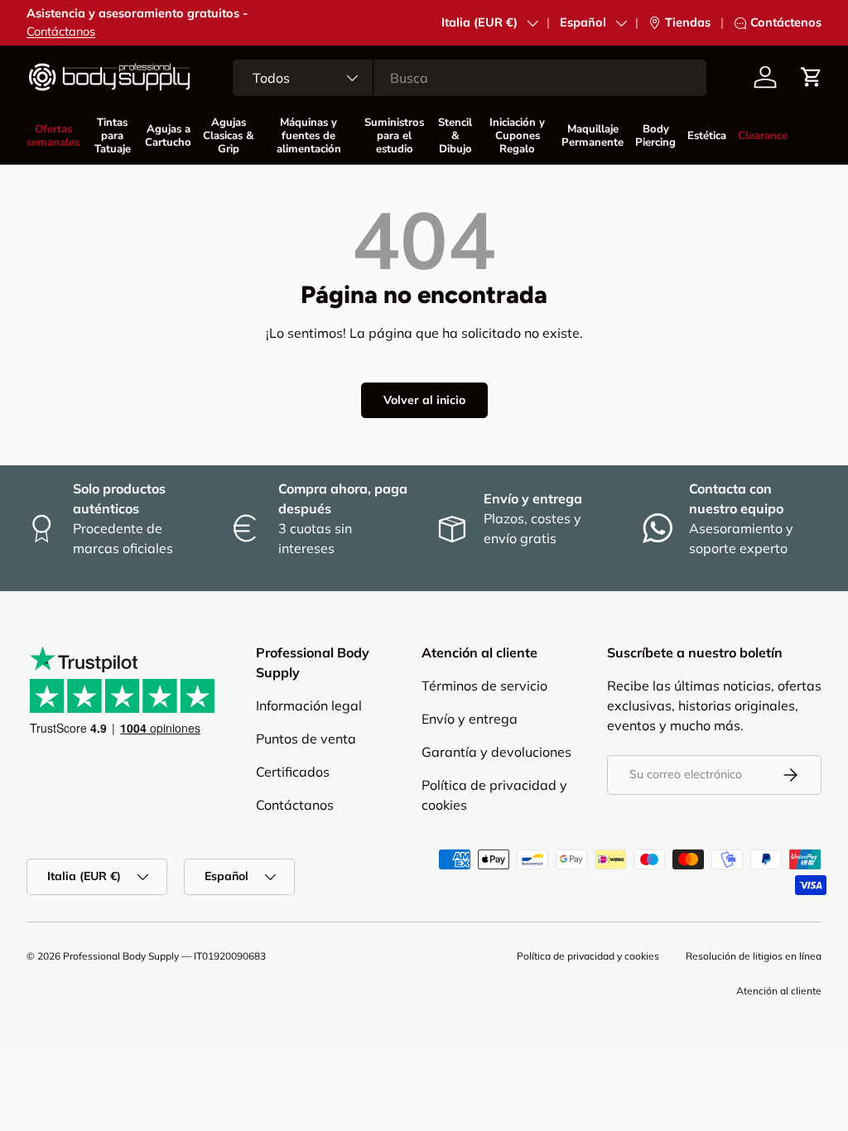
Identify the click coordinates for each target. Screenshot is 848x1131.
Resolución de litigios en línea (754, 956)
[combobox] (469, 78)
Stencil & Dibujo (455, 135)
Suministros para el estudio (394, 135)
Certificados (293, 771)
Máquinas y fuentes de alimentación (309, 135)
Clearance (763, 135)
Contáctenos (786, 22)
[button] (811, 77)
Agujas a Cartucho (168, 136)
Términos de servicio (484, 685)
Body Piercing (655, 136)
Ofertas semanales (53, 136)
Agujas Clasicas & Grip (228, 135)
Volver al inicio (424, 399)
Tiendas (688, 22)
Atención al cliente (779, 990)
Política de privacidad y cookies (588, 956)
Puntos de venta (306, 738)
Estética (706, 135)
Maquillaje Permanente (592, 136)
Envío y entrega (470, 718)
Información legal (309, 705)
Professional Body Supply (121, 956)
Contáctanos (60, 31)
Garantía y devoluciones (496, 752)
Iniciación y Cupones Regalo (517, 135)
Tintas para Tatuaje (112, 135)
